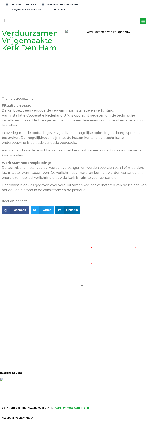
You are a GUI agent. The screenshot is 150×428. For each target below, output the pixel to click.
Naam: (86, 248)
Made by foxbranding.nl (72, 408)
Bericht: (87, 318)
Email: (86, 264)
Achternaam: (123, 248)
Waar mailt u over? (96, 280)
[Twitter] (20, 299)
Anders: (87, 302)
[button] (143, 21)
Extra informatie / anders (102, 294)
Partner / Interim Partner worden (108, 289)
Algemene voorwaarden (18, 418)
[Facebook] (10, 299)
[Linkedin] (30, 299)
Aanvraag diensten (97, 284)
